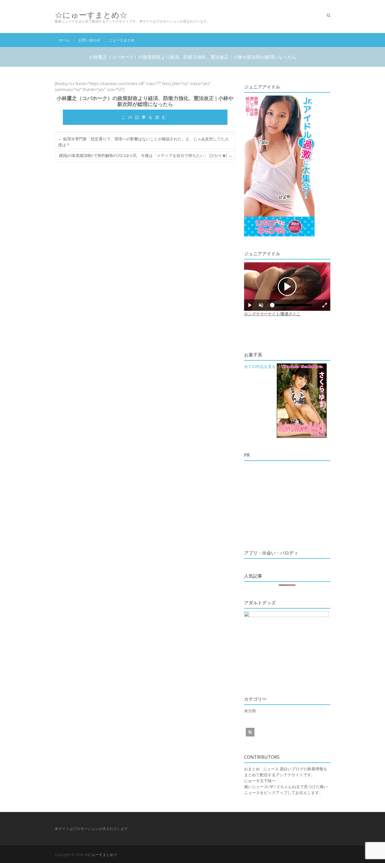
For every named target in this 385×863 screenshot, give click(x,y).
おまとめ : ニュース (261, 768)
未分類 (250, 710)
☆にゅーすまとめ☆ (91, 15)
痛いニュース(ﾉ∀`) (259, 786)
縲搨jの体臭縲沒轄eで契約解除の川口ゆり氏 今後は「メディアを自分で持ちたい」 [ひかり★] (145, 155)
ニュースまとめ (121, 40)
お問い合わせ (89, 40)
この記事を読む (145, 117)
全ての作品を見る (260, 366)
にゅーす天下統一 (260, 780)
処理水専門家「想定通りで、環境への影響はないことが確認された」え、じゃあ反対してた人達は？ (143, 141)
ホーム (64, 40)
